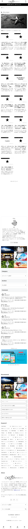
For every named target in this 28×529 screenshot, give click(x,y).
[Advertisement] (14, 196)
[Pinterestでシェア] (11, 407)
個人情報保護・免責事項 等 (14, 514)
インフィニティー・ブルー (16, 520)
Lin (14, 227)
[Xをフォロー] (11, 242)
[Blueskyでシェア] (17, 400)
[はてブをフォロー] (15, 242)
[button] (25, 509)
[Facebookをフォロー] (13, 242)
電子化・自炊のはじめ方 (7, 417)
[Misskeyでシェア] (23, 400)
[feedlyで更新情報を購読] (17, 242)
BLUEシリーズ (17, 489)
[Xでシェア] (5, 400)
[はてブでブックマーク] (23, 403)
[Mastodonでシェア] (11, 400)
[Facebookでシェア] (5, 403)
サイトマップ (14, 517)
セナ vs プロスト (5, 413)
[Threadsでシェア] (11, 403)
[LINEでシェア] (5, 407)
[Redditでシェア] (17, 403)
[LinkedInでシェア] (17, 407)
